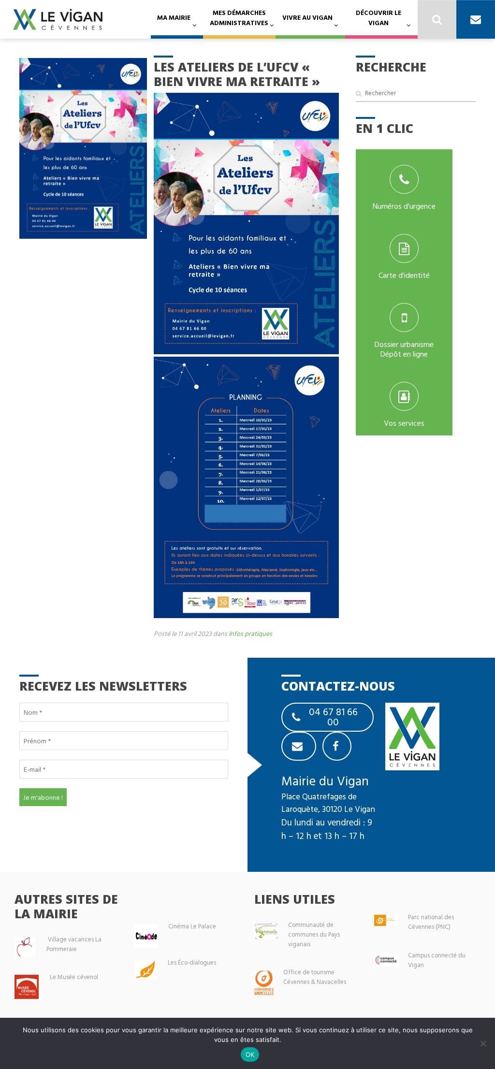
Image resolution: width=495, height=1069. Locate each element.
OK (250, 1054)
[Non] (483, 1043)
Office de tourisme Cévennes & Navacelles (314, 977)
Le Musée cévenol (74, 977)
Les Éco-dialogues (192, 962)
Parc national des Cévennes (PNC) (431, 921)
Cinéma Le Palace (192, 926)
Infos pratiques (250, 633)
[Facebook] (336, 746)
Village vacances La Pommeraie (74, 944)
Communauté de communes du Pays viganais (314, 934)
